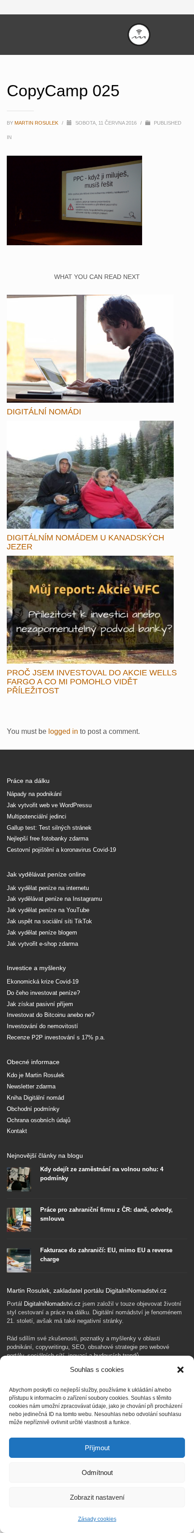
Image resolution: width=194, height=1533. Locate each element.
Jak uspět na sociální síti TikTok (49, 921)
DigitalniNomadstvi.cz (52, 1303)
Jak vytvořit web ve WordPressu (49, 805)
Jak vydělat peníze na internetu (48, 888)
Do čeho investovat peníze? (43, 992)
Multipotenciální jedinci (36, 816)
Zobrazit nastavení (97, 1497)
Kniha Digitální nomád (35, 1097)
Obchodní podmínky (33, 1109)
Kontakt (17, 1131)
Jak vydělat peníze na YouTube (48, 910)
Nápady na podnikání (34, 794)
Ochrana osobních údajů (38, 1120)
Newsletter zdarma (31, 1086)
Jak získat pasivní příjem (40, 1004)
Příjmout (97, 1448)
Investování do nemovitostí (42, 1026)
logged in (64, 731)
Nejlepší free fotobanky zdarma (47, 838)
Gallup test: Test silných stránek (49, 827)
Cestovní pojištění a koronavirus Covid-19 (61, 849)
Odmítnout (97, 1472)
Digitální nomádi (44, 411)
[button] (180, 1369)
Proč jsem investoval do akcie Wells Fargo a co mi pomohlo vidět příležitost (92, 681)
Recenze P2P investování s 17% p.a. (56, 1037)
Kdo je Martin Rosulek (36, 1075)
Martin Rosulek (37, 123)
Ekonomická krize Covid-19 (43, 981)
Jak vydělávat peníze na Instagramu (54, 898)
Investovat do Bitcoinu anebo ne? (50, 1015)
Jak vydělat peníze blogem (42, 932)
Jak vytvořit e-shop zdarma (42, 943)
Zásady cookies (97, 1519)
